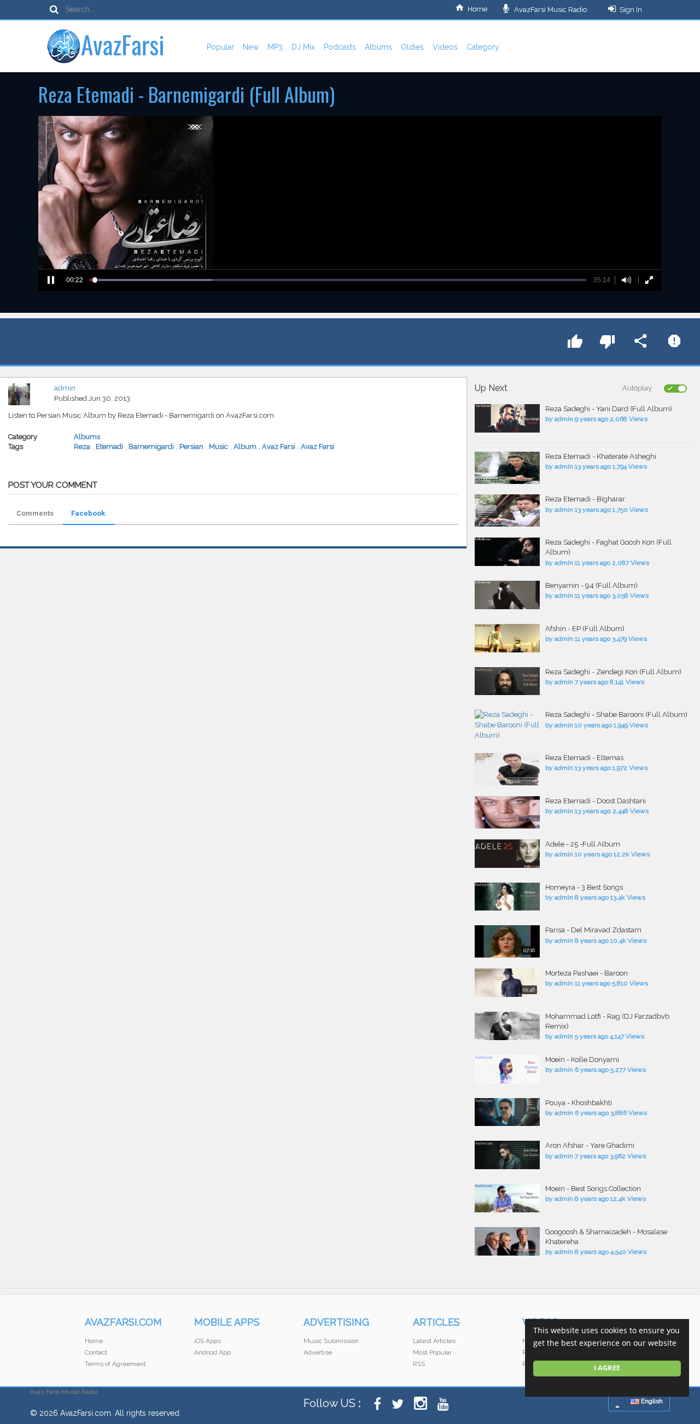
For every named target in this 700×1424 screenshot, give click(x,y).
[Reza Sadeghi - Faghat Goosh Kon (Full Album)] (507, 552)
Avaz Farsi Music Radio (64, 1392)
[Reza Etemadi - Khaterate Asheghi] (507, 468)
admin (64, 388)
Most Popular (432, 1352)
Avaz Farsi (278, 446)
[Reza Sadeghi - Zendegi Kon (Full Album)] (507, 681)
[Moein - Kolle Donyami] (507, 1069)
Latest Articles (434, 1341)
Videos (445, 47)
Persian (191, 446)
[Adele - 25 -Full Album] (507, 853)
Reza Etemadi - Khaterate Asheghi (600, 456)
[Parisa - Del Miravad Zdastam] (507, 941)
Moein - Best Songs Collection (593, 1188)
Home (477, 9)
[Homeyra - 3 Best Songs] (507, 897)
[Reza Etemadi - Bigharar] (507, 510)
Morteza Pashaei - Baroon (586, 973)
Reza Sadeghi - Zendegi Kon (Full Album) (613, 672)
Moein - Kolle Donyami (582, 1059)
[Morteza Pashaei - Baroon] (507, 982)
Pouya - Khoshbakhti (578, 1103)
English (651, 1401)
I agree (607, 1368)
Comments (35, 513)
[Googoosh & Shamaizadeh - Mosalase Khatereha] (507, 1241)
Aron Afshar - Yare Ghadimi (589, 1145)
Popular (220, 47)
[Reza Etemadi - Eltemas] (507, 769)
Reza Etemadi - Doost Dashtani (595, 801)
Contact (96, 1352)
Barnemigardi (151, 446)
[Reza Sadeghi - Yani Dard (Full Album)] (507, 418)
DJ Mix (303, 47)
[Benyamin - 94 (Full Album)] (507, 595)
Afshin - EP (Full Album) (585, 629)
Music (218, 446)
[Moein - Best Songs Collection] (507, 1198)
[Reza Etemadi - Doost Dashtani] (507, 812)
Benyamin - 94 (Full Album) (591, 585)
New (251, 47)
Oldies (412, 47)
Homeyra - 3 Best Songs (584, 887)
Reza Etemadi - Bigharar (585, 499)
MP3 (275, 47)
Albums (378, 47)
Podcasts (340, 47)
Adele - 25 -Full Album (582, 844)
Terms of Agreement (115, 1364)
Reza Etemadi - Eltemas (584, 758)
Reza (82, 446)
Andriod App (212, 1352)
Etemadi (109, 446)
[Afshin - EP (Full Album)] (507, 638)
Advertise (318, 1352)
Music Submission (331, 1341)
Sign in (631, 9)
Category (482, 47)
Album (245, 446)
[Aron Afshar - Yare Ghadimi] (507, 1155)
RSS (419, 1364)
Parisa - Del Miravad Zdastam (593, 930)
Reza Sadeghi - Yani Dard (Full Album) (608, 409)
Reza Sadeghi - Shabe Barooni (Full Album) (616, 714)
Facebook (88, 513)
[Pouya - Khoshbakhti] (507, 1112)
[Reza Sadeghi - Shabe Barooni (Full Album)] (507, 725)
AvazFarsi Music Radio (549, 9)
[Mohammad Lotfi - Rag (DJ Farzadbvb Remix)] (507, 1026)
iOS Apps (207, 1341)
